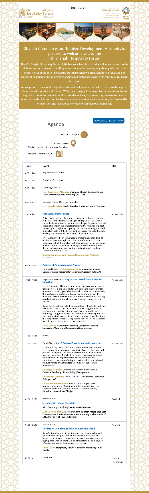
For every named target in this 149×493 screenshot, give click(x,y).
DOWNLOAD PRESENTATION (109, 120)
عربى (82, 7)
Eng (73, 7)
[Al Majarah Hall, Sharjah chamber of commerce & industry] (73, 143)
